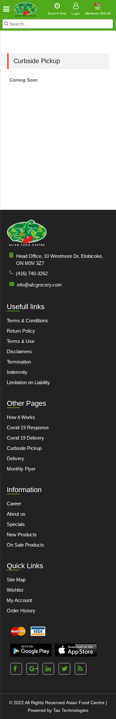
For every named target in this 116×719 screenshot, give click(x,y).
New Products (22, 534)
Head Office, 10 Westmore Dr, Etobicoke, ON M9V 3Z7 (59, 259)
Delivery (15, 458)
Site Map (16, 579)
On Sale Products (25, 545)
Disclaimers (19, 351)
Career (14, 503)
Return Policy (21, 331)
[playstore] (31, 650)
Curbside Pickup (24, 448)
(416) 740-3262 (32, 273)
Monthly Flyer (21, 468)
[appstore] (76, 650)
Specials (16, 524)
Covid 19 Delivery (25, 438)
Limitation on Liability (28, 382)
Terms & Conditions (27, 320)
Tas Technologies (70, 710)
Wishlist (15, 590)
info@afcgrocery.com (39, 284)
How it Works (21, 417)
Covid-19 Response (28, 427)
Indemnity (17, 372)
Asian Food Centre (85, 702)
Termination (19, 361)
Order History (21, 610)
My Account (19, 600)
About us (16, 514)
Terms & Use (20, 341)
